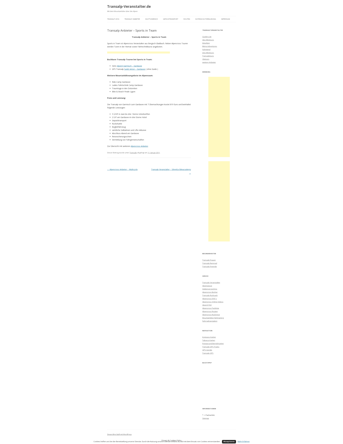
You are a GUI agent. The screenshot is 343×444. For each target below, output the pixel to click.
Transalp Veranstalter (211, 282)
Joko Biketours (208, 53)
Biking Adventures (209, 46)
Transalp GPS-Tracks (210, 347)
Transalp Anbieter (132, 19)
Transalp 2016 (113, 19)
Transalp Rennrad (209, 263)
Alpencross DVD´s (209, 298)
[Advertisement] (138, 53)
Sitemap (205, 418)
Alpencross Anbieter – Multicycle (122, 169)
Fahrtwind (206, 49)
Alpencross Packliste (210, 308)
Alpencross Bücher (210, 292)
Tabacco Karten (208, 340)
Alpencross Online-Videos (212, 302)
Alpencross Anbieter (139, 146)
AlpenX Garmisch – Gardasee (129, 66)
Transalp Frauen (209, 260)
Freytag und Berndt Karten (213, 343)
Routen (187, 19)
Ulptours (205, 59)
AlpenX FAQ (207, 305)
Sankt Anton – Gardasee (134, 69)
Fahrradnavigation (209, 321)
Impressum (225, 19)
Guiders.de (206, 36)
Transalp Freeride (209, 266)
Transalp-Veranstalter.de (129, 6)
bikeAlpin (206, 43)
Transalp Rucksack (210, 295)
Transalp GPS (207, 353)
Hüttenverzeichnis (209, 289)
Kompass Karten (209, 337)
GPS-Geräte (207, 350)
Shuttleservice (151, 19)
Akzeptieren (229, 441)
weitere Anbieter (209, 62)
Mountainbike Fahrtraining (213, 318)
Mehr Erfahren (244, 441)
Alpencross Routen (210, 311)
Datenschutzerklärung (205, 19)
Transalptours (208, 56)
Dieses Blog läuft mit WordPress (119, 434)
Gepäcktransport (170, 19)
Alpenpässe (207, 286)
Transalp (133, 152)
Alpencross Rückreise (211, 314)
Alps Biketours (208, 40)
